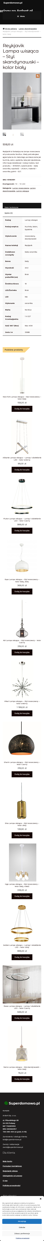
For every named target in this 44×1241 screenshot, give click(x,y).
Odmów (22, 1227)
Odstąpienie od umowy (12, 1176)
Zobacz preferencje (22, 1234)
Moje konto (7, 1161)
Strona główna (11, 29)
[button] (40, 1199)
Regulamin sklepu (10, 1171)
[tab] (22, 206)
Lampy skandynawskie (28, 29)
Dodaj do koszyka (21, 409)
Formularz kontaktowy (12, 1166)
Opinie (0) (9, 213)
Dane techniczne (11, 207)
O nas (5, 1181)
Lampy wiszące (22, 191)
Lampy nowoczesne (20, 188)
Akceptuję (22, 1221)
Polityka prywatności (22, 1238)
